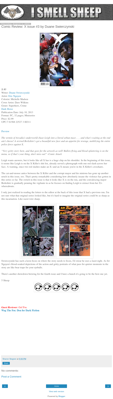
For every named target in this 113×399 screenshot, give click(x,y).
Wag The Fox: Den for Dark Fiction (20, 310)
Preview (5, 131)
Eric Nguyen (14, 96)
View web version (56, 391)
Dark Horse (7, 108)
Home (56, 386)
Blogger (61, 396)
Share (6, 363)
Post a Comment (11, 376)
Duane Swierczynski (19, 92)
